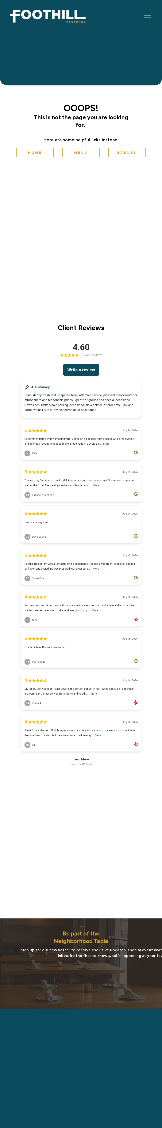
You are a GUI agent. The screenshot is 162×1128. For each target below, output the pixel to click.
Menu (81, 153)
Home (35, 153)
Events (127, 153)
